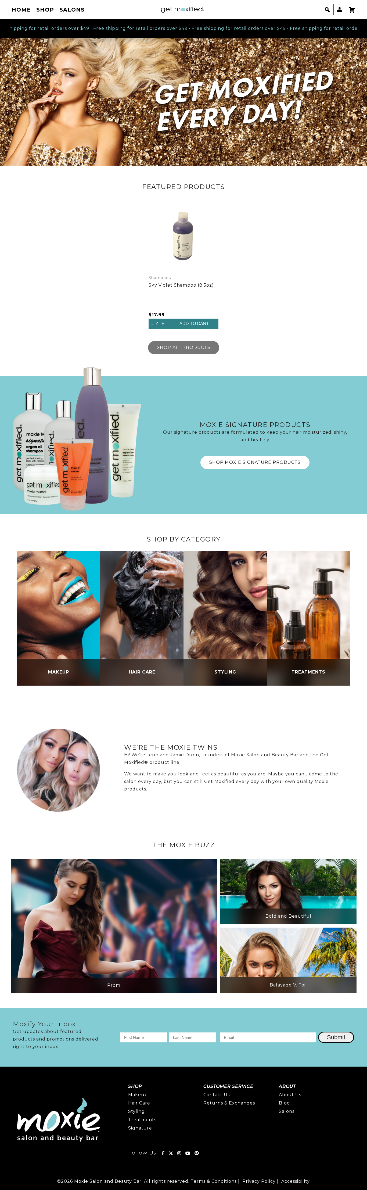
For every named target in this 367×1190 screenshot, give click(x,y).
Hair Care (139, 1103)
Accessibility (295, 1181)
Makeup (138, 1094)
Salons (72, 9)
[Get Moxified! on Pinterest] (196, 1153)
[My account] (340, 9)
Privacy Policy (259, 1181)
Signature (140, 1128)
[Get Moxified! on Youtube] (188, 1153)
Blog (284, 1103)
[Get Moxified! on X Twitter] (171, 1153)
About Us (290, 1094)
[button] (327, 9)
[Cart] (352, 9)
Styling (136, 1111)
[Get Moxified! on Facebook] (163, 1153)
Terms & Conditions (214, 1181)
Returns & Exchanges (229, 1103)
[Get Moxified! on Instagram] (179, 1153)
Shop (45, 9)
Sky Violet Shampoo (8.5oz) (181, 285)
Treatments (142, 1119)
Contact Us (216, 1094)
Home (21, 9)
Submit (336, 1037)
